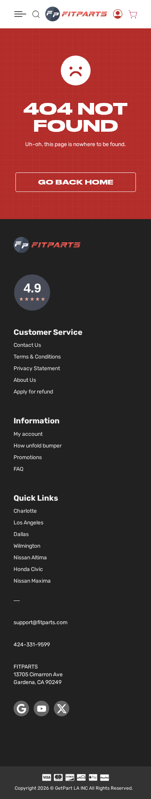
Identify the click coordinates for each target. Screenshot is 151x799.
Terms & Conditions (37, 356)
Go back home (75, 182)
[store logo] (76, 14)
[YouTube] (41, 708)
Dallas (21, 534)
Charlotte (25, 511)
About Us (25, 380)
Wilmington (27, 546)
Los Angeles (28, 522)
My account (28, 434)
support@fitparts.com (40, 622)
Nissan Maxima (32, 581)
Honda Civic (28, 569)
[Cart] (132, 14)
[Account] (117, 14)
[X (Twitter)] (61, 708)
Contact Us (27, 345)
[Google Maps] (21, 708)
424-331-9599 (32, 644)
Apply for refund (33, 391)
